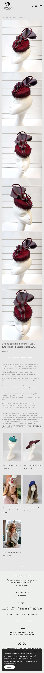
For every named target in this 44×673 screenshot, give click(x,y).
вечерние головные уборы (17, 16)
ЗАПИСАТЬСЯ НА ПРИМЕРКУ (22, 621)
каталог (4, 16)
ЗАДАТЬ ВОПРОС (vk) (22, 596)
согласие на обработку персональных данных (18, 659)
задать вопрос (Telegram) (22, 592)
